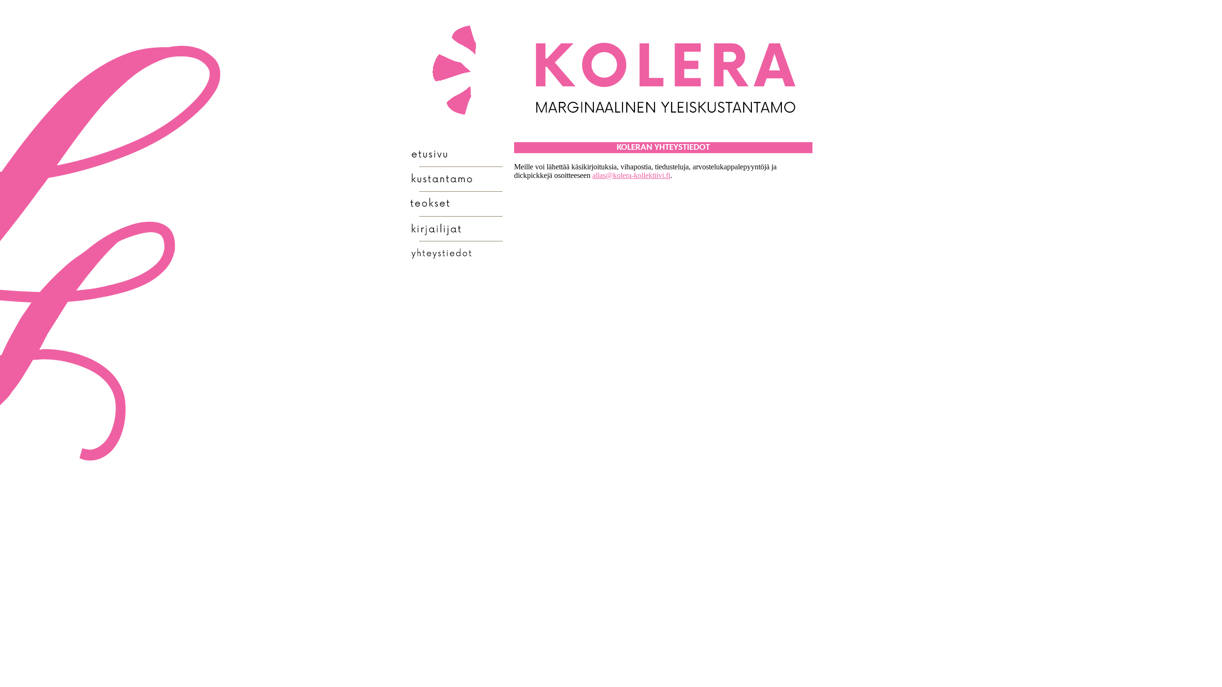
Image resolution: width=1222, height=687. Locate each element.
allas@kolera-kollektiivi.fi (631, 175)
